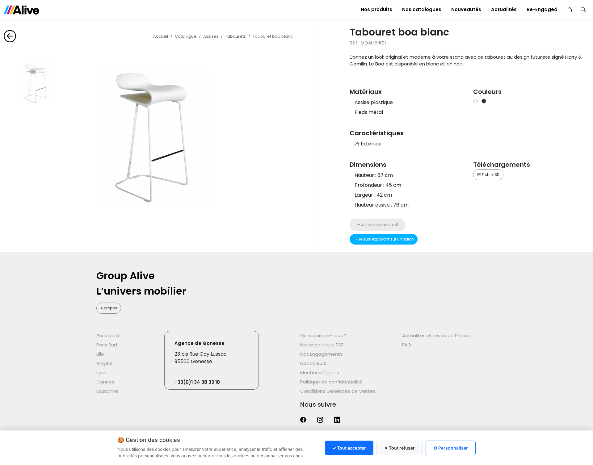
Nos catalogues (421, 9)
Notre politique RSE (321, 344)
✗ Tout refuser (399, 447)
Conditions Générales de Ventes (338, 391)
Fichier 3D (490, 174)
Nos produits (376, 9)
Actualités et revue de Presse (436, 335)
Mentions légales (319, 372)
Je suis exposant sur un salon (385, 239)
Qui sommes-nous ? (323, 335)
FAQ (406, 344)
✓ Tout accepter (349, 447)
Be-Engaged (542, 9)
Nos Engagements (321, 354)
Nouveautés (466, 9)
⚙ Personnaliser (450, 447)
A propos (108, 308)
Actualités (504, 9)
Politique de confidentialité (331, 382)
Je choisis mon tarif (379, 224)
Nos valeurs (313, 363)
